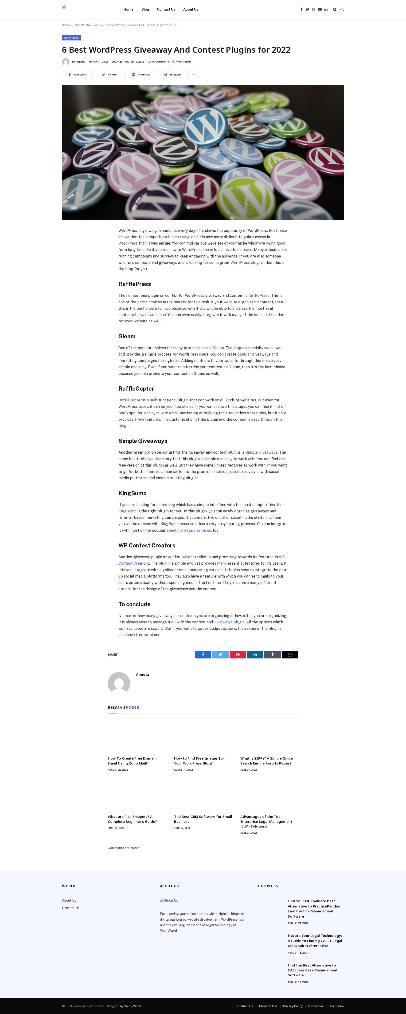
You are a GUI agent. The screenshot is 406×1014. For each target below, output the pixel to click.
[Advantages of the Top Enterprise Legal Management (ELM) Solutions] (269, 794)
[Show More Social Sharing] (193, 75)
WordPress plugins (247, 262)
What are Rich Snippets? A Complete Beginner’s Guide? (132, 819)
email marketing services (189, 530)
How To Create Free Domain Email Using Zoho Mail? (132, 760)
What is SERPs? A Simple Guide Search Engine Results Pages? (266, 760)
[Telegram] (70, 284)
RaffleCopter (130, 400)
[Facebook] (70, 242)
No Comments (161, 61)
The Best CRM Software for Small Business (203, 819)
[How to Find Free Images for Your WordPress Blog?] (203, 736)
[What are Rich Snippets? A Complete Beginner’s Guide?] (137, 794)
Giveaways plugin (229, 622)
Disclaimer (315, 1006)
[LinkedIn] (70, 263)
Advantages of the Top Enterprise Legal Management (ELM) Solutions (266, 821)
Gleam (218, 348)
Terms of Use (268, 1006)
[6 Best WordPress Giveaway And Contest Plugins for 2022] (203, 152)
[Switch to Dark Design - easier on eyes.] (341, 9)
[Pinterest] (70, 273)
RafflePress (258, 295)
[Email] (70, 294)
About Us (190, 9)
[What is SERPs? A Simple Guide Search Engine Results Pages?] (269, 736)
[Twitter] (70, 253)
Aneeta (80, 61)
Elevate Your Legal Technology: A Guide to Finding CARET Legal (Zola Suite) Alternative (315, 940)
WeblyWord (132, 1006)
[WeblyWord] (86, 9)
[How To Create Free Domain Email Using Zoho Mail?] (137, 736)
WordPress (71, 37)
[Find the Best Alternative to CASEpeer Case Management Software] (271, 971)
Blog (145, 9)
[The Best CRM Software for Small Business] (203, 794)
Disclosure (336, 1006)
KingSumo (127, 511)
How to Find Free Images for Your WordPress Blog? (199, 760)
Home (128, 9)
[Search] (335, 9)
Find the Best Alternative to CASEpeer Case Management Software (313, 970)
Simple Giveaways (261, 452)
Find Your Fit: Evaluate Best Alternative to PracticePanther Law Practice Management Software (314, 908)
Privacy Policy (293, 1006)
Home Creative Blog (85, 25)
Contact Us (166, 9)
